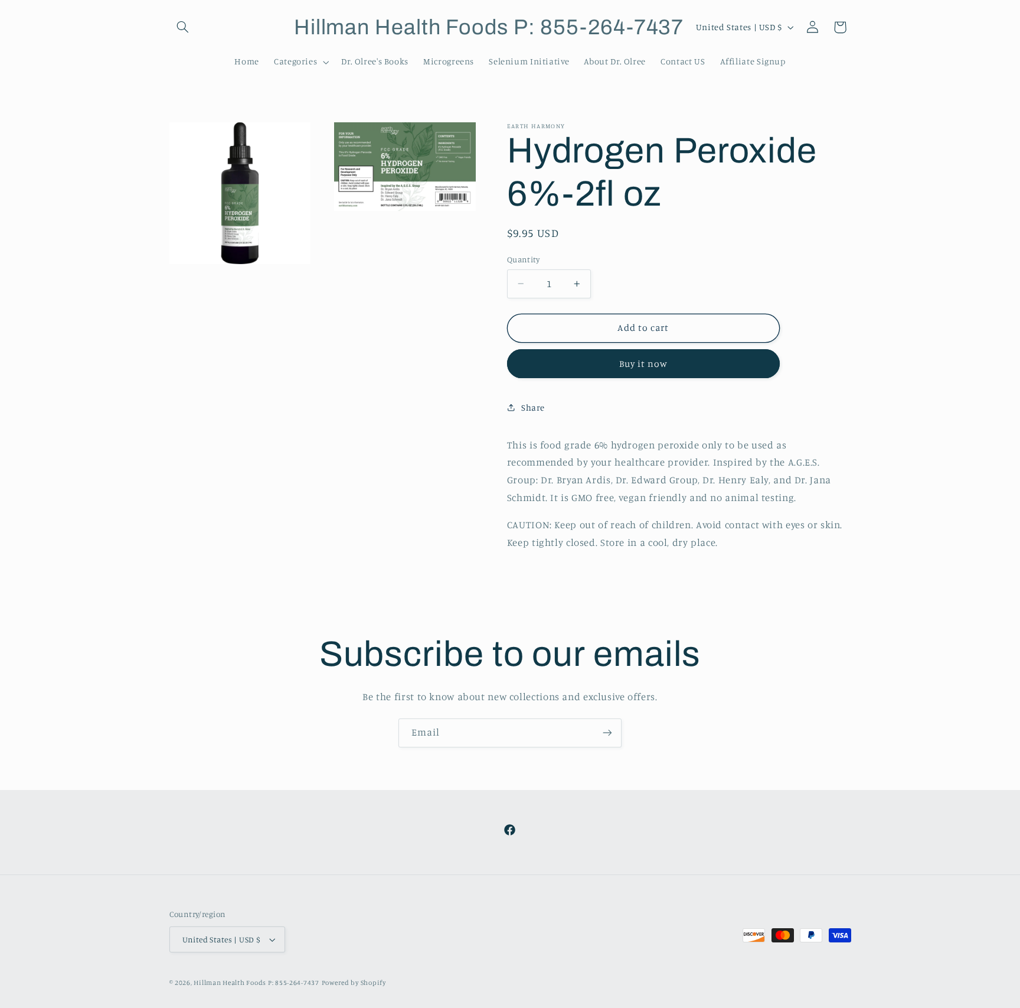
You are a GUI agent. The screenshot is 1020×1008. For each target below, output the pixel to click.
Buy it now (643, 363)
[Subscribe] (607, 732)
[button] (183, 27)
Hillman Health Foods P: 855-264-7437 (256, 982)
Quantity (523, 259)
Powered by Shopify (354, 982)
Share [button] (533, 407)
